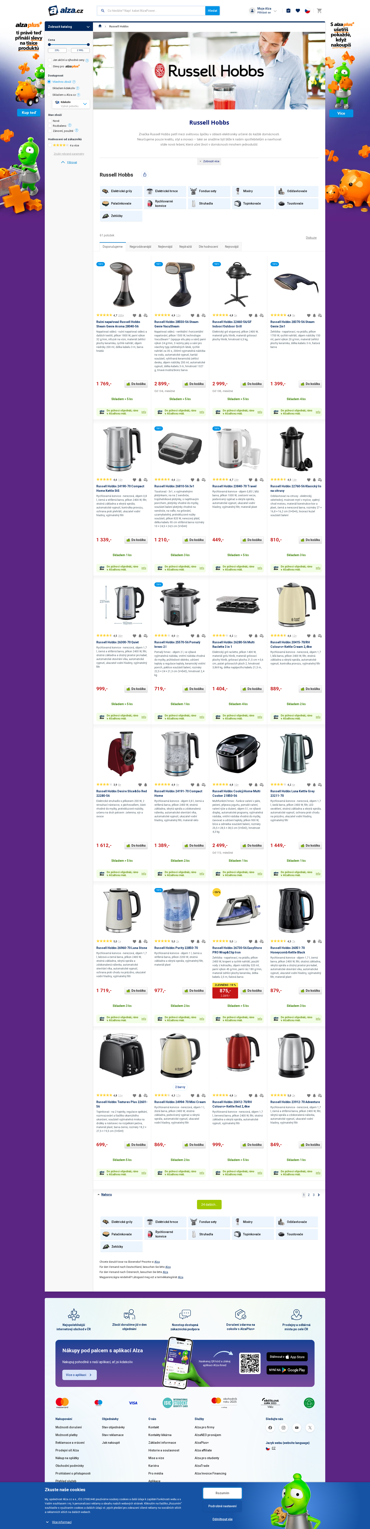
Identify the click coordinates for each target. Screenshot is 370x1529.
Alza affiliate (203, 1450)
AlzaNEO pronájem (208, 1435)
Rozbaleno (59, 125)
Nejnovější (232, 246)
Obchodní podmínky (69, 1465)
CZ (274, 1448)
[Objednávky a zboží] (288, 10)
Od (49, 44)
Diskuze (311, 237)
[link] (69, 162)
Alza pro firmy (204, 1427)
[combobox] (151, 10)
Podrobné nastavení (222, 1506)
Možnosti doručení (68, 1427)
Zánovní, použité (63, 131)
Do (88, 44)
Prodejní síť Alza (67, 1450)
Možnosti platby (66, 1435)
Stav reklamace (113, 1435)
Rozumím (222, 1493)
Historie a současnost (163, 1450)
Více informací (62, 1522)
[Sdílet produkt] (144, 174)
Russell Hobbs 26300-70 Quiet (117, 642)
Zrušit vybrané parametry (69, 153)
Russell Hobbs (118, 26)
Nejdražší (185, 246)
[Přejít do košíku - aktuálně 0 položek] (319, 10)
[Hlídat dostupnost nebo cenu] (140, 315)
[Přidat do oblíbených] (134, 315)
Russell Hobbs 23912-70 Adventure (295, 1102)
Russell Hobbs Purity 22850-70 (176, 948)
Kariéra (153, 1465)
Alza (157, 1261)
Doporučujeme (113, 246)
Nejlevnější (165, 246)
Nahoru (106, 1194)
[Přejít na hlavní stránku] (66, 10)
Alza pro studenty (207, 1458)
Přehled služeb (65, 1481)
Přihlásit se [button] (264, 12)
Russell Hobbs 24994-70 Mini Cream (180, 1102)
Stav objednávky (113, 1427)
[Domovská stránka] (100, 26)
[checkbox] (69, 60)
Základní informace (162, 1442)
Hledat (212, 10)
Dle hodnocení (208, 246)
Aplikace (154, 1481)
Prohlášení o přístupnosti (73, 1473)
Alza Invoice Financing (210, 1473)
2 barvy (180, 1087)
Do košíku (138, 384)
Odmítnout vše (222, 1519)
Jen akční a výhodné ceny (68, 60)
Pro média (155, 1473)
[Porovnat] (145, 315)
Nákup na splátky (67, 1458)
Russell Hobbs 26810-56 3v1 (174, 486)
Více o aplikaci (76, 1375)
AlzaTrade (202, 1465)
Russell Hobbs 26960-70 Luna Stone (121, 948)
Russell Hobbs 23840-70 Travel (234, 486)
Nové (56, 120)
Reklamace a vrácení (70, 1442)
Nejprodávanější (140, 246)
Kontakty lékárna (160, 1435)
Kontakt (153, 1427)
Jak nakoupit (111, 1442)
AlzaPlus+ (202, 1442)
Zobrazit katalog (60, 26)
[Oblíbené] (297, 10)
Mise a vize (156, 1458)
